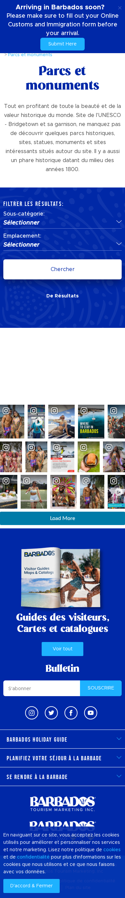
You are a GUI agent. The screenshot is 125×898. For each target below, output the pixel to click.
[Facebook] (71, 713)
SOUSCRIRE (101, 688)
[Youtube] (90, 713)
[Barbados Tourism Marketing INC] (62, 803)
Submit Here (62, 44)
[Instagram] (31, 713)
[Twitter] (51, 713)
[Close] (119, 7)
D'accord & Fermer (31, 886)
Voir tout (63, 649)
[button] (62, 223)
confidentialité (33, 857)
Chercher (63, 269)
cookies (112, 850)
